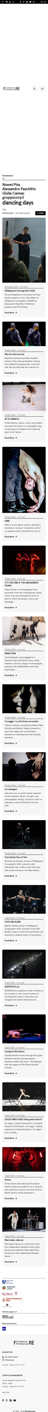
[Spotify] (10, 1400)
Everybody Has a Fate (16, 857)
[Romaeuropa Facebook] (21, 2)
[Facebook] (3, 1400)
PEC (8, 1392)
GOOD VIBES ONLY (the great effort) (23, 1119)
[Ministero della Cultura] (7, 1282)
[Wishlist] (3, 2)
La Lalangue (11, 789)
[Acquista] (7, 2)
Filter (41, 213)
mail (3, 1392)
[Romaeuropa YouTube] (31, 2)
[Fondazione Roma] (7, 1305)
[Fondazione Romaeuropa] (11, 88)
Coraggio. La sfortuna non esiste (21, 721)
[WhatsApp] (13, 2)
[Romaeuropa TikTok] (34, 2)
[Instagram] (7, 1400)
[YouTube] (14, 1400)
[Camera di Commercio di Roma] (12, 1299)
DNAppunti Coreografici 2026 (20, 290)
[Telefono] (10, 2)
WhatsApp (9, 1360)
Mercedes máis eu (14, 1240)
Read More (9, 313)
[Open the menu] (42, 88)
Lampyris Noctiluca (14, 1051)
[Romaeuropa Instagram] (24, 2)
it (41, 2)
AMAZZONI (10, 653)
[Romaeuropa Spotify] (27, 2)
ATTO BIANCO (12, 419)
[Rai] (4, 1328)
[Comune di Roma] (9, 1293)
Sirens (8, 1179)
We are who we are (14, 354)
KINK (7, 521)
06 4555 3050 (11, 1357)
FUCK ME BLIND (13, 921)
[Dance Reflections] (7, 1317)
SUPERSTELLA (12, 986)
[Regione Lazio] (8, 1288)
